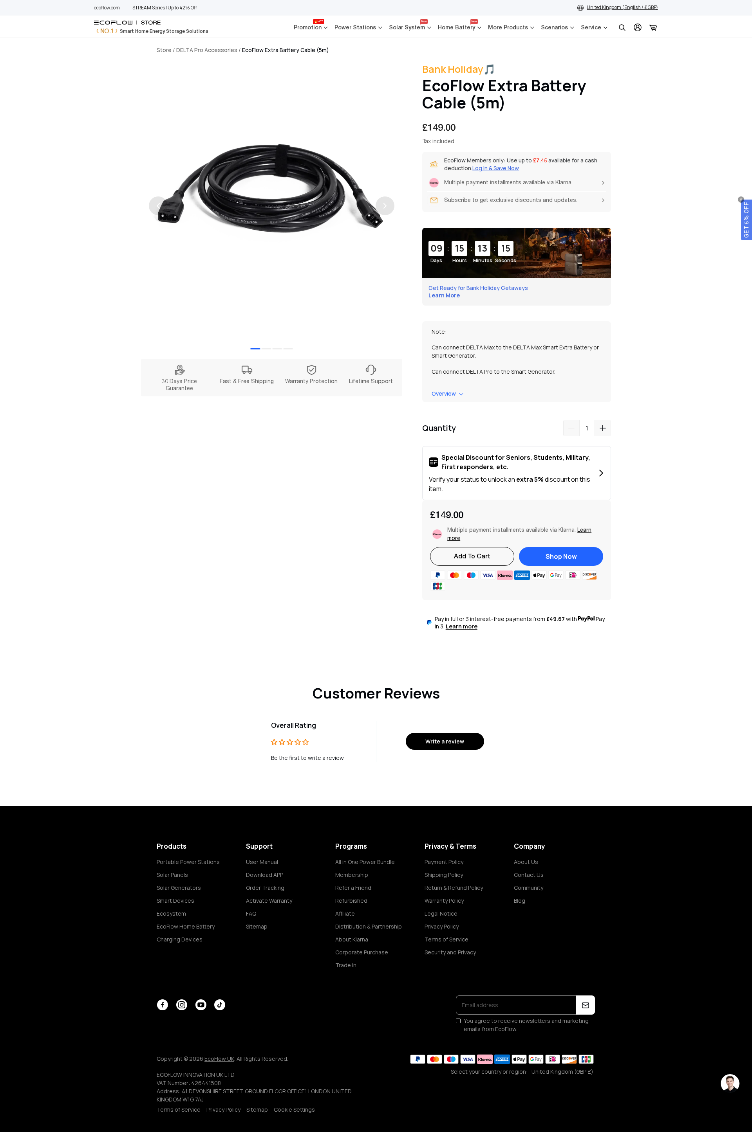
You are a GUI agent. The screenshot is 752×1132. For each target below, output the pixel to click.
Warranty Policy (444, 900)
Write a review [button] (444, 741)
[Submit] (585, 1005)
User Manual (262, 862)
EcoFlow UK (219, 1058)
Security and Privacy (450, 952)
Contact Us (529, 874)
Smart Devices (175, 900)
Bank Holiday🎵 (458, 69)
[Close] (741, 199)
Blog (519, 900)
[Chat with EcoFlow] (730, 1083)
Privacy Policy (442, 926)
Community (528, 887)
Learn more (461, 626)
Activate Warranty (269, 900)
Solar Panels (172, 874)
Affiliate (345, 913)
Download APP (264, 874)
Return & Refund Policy (454, 887)
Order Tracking (265, 887)
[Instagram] (181, 1004)
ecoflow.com (107, 7)
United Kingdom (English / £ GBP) (622, 7)
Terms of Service (446, 939)
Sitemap (257, 926)
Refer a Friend (353, 887)
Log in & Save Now (495, 168)
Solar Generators (179, 887)
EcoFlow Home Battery (186, 926)
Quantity (439, 428)
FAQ (251, 913)
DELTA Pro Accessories (206, 50)
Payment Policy (444, 862)
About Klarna (351, 939)
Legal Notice (441, 913)
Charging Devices (179, 939)
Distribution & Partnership (368, 926)
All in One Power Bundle (365, 862)
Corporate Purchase (361, 952)
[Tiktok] (219, 1004)
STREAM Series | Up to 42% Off (164, 7)
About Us (526, 862)
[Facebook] (162, 1004)
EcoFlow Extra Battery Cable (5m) (285, 50)
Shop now (561, 556)
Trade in (345, 965)
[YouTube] (200, 1004)
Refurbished (351, 900)
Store (164, 50)
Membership (351, 874)
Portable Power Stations (188, 862)
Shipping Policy (444, 874)
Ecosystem (171, 913)
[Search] (622, 27)
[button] (746, 220)
